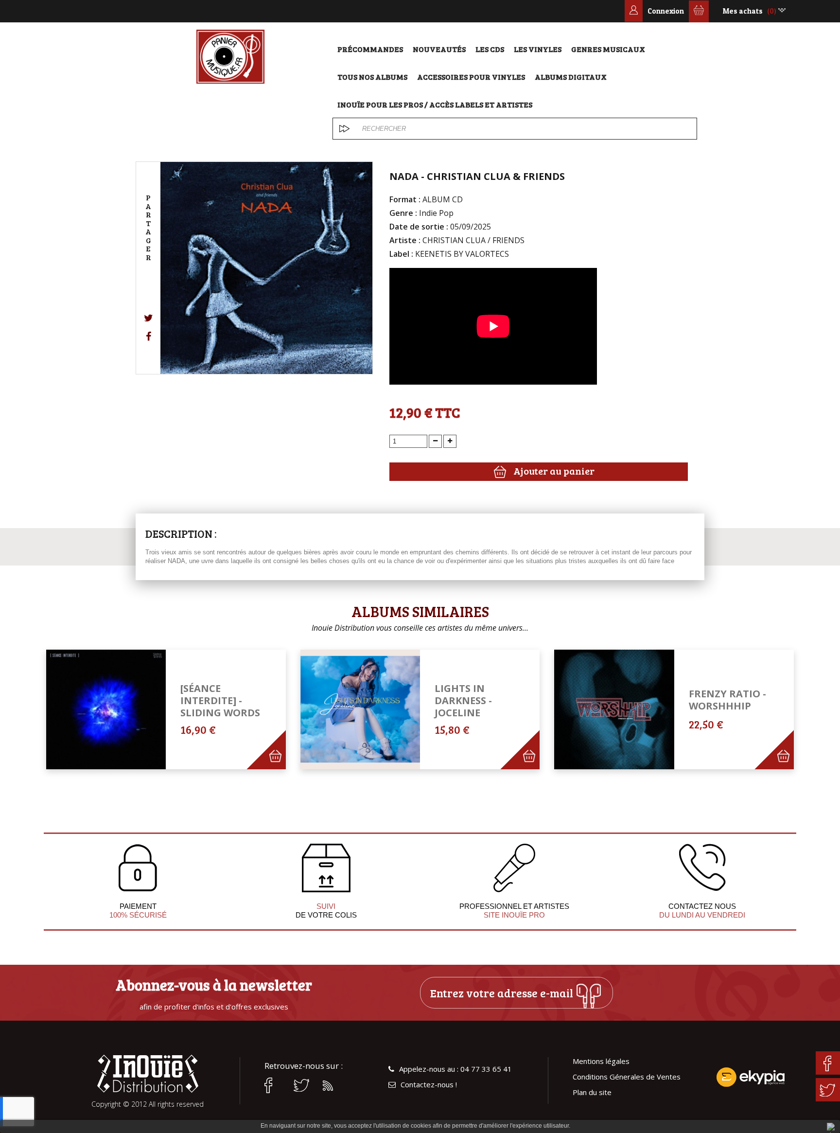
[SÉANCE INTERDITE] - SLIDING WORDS (220, 700)
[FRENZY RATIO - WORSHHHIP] (614, 709)
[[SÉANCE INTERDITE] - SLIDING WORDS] (106, 709)
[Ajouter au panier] (280, 764)
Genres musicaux (608, 49)
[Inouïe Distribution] (230, 57)
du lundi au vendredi (702, 915)
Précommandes (370, 49)
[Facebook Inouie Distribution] (274, 1085)
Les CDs (489, 49)
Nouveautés (439, 49)
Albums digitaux (571, 76)
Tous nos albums (372, 76)
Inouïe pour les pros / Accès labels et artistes (434, 104)
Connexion (666, 11)
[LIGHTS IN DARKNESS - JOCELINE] (360, 709)
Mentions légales (601, 1061)
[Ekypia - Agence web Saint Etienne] (751, 1077)
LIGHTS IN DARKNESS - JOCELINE (463, 700)
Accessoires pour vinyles (471, 76)
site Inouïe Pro (514, 915)
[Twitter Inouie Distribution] (303, 1085)
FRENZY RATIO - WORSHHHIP (727, 699)
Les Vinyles (537, 49)
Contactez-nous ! (429, 1084)
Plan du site (592, 1092)
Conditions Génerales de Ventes (627, 1077)
